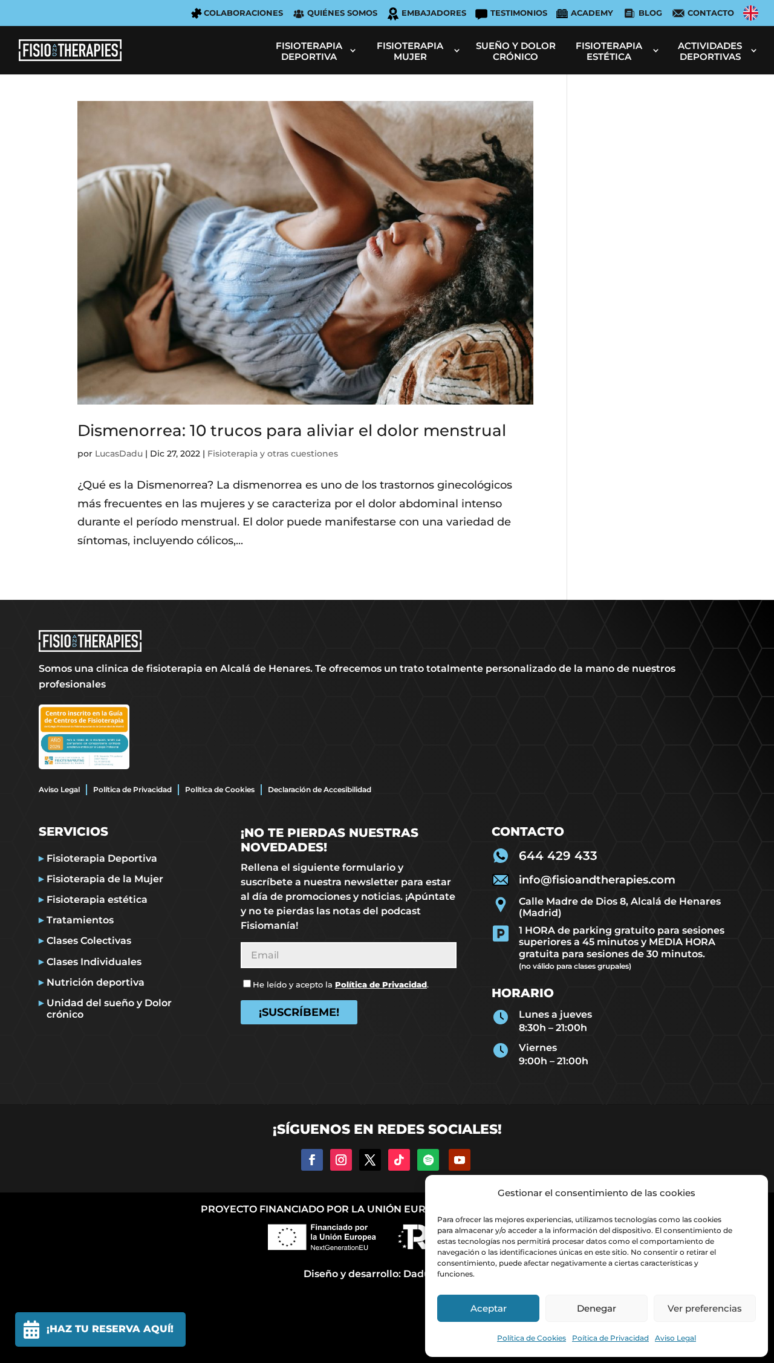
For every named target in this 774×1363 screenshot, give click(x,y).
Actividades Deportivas (710, 51)
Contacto (711, 13)
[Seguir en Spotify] (428, 1160)
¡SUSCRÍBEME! (299, 1012)
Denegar (596, 1308)
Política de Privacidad (132, 789)
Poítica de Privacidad (610, 1337)
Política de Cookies (531, 1337)
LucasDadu (119, 453)
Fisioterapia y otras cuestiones (272, 453)
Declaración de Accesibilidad (319, 789)
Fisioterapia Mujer (410, 51)
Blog (650, 13)
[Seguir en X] (370, 1160)
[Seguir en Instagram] (341, 1160)
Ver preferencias (705, 1308)
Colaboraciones (243, 13)
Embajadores (434, 13)
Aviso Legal (675, 1337)
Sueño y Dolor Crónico (516, 51)
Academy (592, 13)
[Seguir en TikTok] (399, 1160)
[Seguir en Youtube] (459, 1160)
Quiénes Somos (342, 13)
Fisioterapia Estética (609, 51)
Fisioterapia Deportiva (309, 51)
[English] (750, 13)
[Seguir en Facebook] (312, 1160)
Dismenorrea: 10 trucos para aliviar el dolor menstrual (291, 430)
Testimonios (518, 13)
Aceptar (488, 1308)
